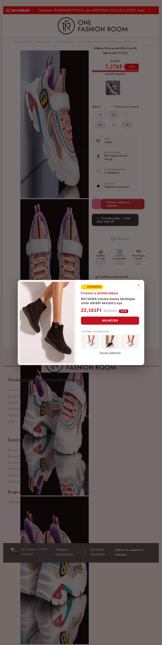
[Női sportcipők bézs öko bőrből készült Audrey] (90, 341)
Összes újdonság (110, 353)
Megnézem (110, 320)
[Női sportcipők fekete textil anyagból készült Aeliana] (110, 341)
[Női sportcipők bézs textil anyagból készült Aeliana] (130, 341)
